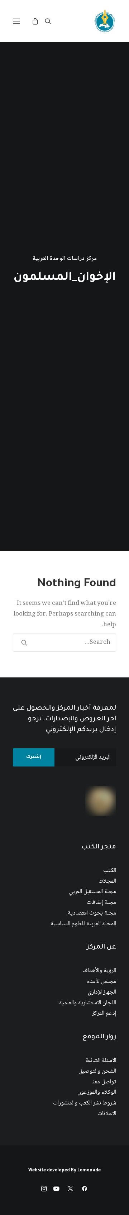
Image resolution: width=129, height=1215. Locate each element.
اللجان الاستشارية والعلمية (87, 1003)
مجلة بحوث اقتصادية (92, 913)
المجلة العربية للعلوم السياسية (83, 924)
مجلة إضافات (101, 902)
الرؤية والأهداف (99, 971)
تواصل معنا (103, 1082)
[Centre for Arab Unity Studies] (104, 21)
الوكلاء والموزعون (96, 1092)
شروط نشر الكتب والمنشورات (84, 1103)
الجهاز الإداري (102, 992)
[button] (16, 21)
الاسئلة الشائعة (100, 1060)
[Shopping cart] (38, 21)
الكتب (109, 871)
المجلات (107, 881)
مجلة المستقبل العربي (92, 892)
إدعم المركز (104, 1013)
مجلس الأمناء (101, 981)
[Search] (51, 21)
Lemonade (89, 1170)
